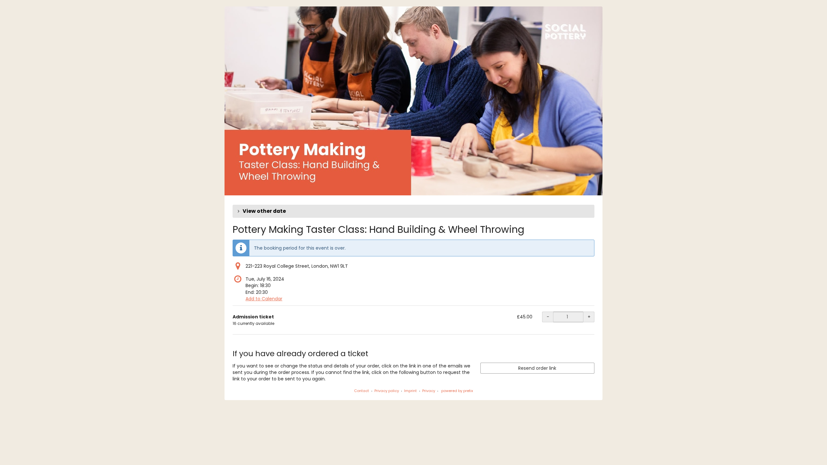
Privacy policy (386, 390)
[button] (413, 211)
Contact (361, 390)
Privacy (428, 390)
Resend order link (537, 368)
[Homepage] (413, 100)
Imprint (410, 390)
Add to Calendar (264, 298)
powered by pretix (457, 390)
